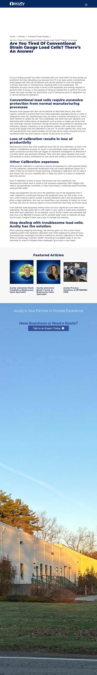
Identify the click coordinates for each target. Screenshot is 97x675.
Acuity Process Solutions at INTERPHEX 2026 (75, 290)
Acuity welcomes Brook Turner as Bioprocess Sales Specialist (45, 291)
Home (12, 36)
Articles (21, 36)
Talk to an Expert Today (47, 328)
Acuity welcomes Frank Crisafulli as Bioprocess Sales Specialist (21, 290)
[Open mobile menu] (86, 5)
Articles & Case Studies (38, 36)
